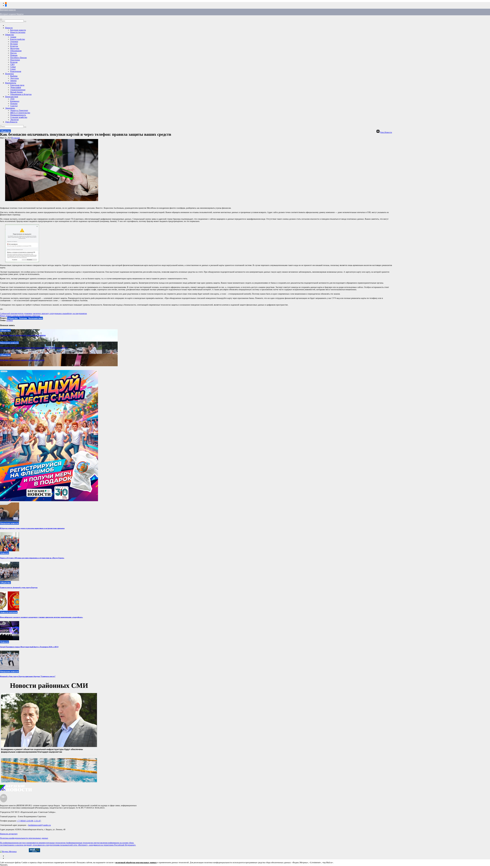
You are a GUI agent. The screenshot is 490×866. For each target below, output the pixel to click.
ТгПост (9, 320)
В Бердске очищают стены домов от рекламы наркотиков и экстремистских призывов (32, 528)
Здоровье (14, 41)
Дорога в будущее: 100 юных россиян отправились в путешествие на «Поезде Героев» (32, 558)
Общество (9, 35)
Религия (13, 62)
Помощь (13, 55)
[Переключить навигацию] (1, 19)
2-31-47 (37, 821)
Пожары (13, 103)
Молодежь (14, 48)
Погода (13, 53)
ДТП (12, 99)
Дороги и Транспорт (19, 110)
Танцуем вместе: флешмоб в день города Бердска (23, 335)
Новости (9, 28)
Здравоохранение (17, 90)
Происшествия (11, 97)
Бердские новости (8, 10)
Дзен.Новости (11, 122)
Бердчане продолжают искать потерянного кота (22, 360)
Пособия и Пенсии (18, 58)
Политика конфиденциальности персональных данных (24, 838)
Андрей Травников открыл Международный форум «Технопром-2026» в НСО (29, 647)
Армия (13, 37)
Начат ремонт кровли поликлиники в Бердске (20, 316)
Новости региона (17, 32)
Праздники (15, 60)
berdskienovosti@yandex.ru (39, 825)
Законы (13, 80)
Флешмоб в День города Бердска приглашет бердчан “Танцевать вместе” (34, 348)
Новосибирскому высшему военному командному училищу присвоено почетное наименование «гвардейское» (41, 617)
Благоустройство (17, 39)
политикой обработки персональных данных (136, 862)
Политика (9, 74)
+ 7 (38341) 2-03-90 (25, 821)
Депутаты (14, 78)
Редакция (15, 138)
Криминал (14, 101)
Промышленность (18, 115)
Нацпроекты (10, 83)
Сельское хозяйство (18, 117)
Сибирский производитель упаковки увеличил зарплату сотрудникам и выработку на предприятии (43, 313)
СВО (12, 64)
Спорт (13, 69)
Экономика (10, 108)
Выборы (13, 76)
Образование (16, 51)
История (14, 44)
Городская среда (17, 85)
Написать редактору (9, 834)
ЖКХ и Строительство (20, 113)
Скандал (14, 106)
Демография (15, 87)
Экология (14, 120)
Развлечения (15, 71)
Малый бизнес (16, 92)
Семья (13, 67)
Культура (14, 46)
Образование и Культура (21, 94)
